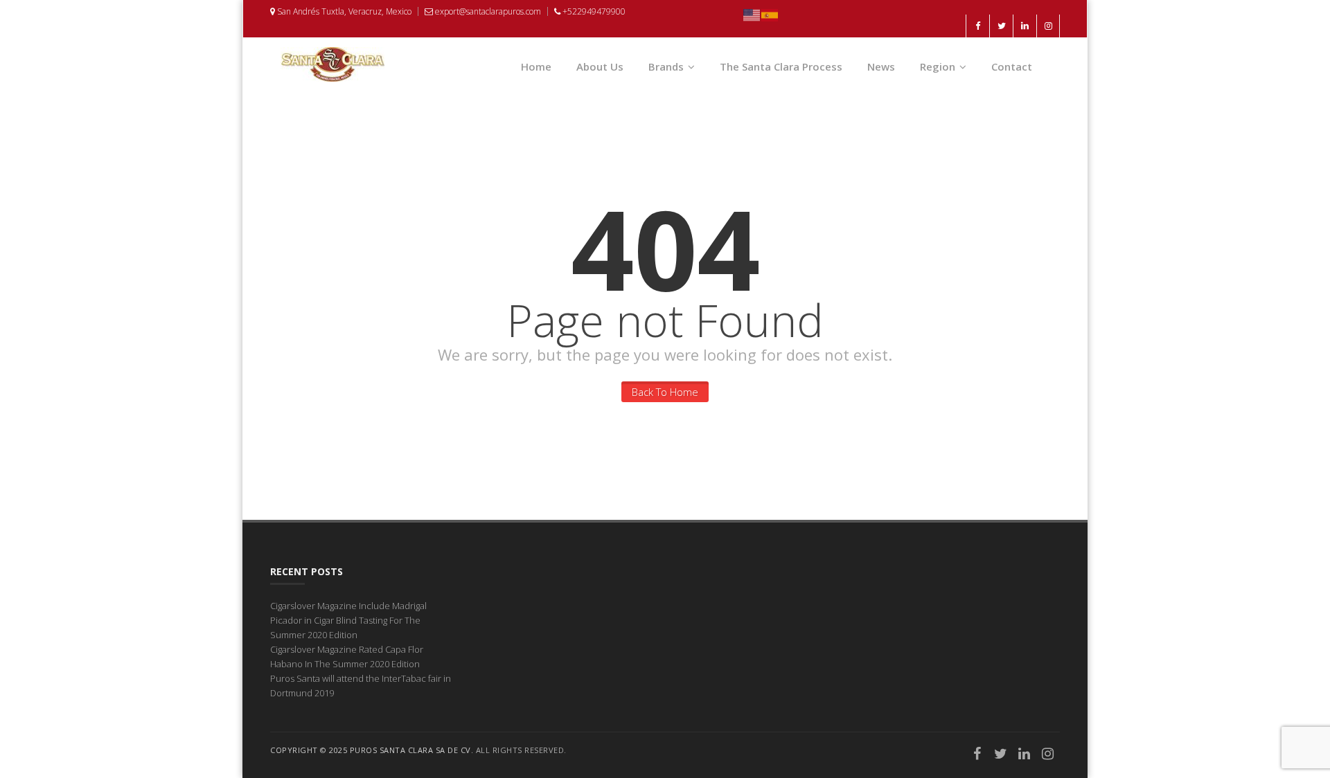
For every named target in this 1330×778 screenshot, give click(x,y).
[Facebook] (977, 755)
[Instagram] (1048, 755)
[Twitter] (1001, 755)
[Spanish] (770, 14)
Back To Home (665, 392)
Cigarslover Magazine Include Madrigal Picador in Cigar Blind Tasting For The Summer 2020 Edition (348, 620)
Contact (1011, 66)
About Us (599, 66)
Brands (666, 66)
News (881, 66)
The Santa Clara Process (781, 66)
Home (536, 66)
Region (937, 66)
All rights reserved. (521, 750)
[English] (752, 14)
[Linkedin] (1024, 755)
